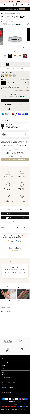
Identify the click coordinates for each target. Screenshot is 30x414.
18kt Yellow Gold (6, 75)
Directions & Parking (6, 384)
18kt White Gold (2, 75)
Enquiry (15, 222)
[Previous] (1, 294)
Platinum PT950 (14, 75)
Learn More (22, 8)
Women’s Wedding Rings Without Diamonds (12, 13)
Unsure (3, 83)
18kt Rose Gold (10, 75)
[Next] (28, 57)
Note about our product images (14, 68)
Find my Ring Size (23, 79)
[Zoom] (24, 48)
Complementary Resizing (21, 90)
